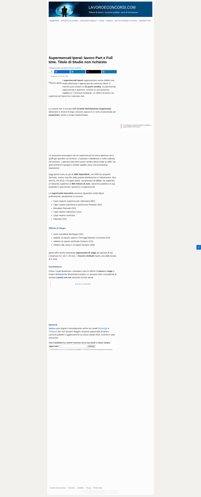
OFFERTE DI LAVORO (69, 21)
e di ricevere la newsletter (74, 349)
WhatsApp (103, 328)
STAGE (101, 21)
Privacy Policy (62, 349)
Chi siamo (71, 488)
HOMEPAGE (54, 21)
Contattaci (80, 488)
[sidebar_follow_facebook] (198, 247)
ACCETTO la (54, 349)
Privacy (88, 488)
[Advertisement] (100, 39)
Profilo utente (97, 488)
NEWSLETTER (145, 21)
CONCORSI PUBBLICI (88, 21)
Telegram (53, 331)
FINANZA (109, 21)
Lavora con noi (63, 277)
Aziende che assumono (58, 488)
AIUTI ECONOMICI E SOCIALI (126, 21)
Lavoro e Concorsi (83, 283)
